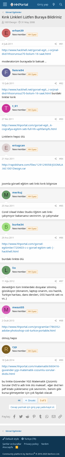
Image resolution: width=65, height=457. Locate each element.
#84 (61, 158)
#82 (61, 83)
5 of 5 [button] (43, 400)
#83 (61, 119)
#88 (61, 320)
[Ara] (60, 4)
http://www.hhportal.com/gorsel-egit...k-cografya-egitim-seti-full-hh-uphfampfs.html (29, 127)
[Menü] (5, 4)
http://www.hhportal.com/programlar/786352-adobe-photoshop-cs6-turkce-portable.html (31, 328)
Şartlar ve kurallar (12, 443)
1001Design (10, 22)
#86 (61, 237)
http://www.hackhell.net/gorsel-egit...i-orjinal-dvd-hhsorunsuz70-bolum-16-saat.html (30, 52)
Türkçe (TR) (30, 438)
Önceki (31, 400)
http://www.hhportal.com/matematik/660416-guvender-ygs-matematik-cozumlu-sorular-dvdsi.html (31, 370)
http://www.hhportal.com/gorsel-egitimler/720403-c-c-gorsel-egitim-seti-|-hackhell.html (28, 247)
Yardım (45, 443)
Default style (12, 438)
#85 (61, 205)
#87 (61, 281)
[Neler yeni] (53, 4)
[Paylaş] (55, 44)
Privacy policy (31, 443)
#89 (61, 360)
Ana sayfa (8, 447)
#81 (61, 43)
